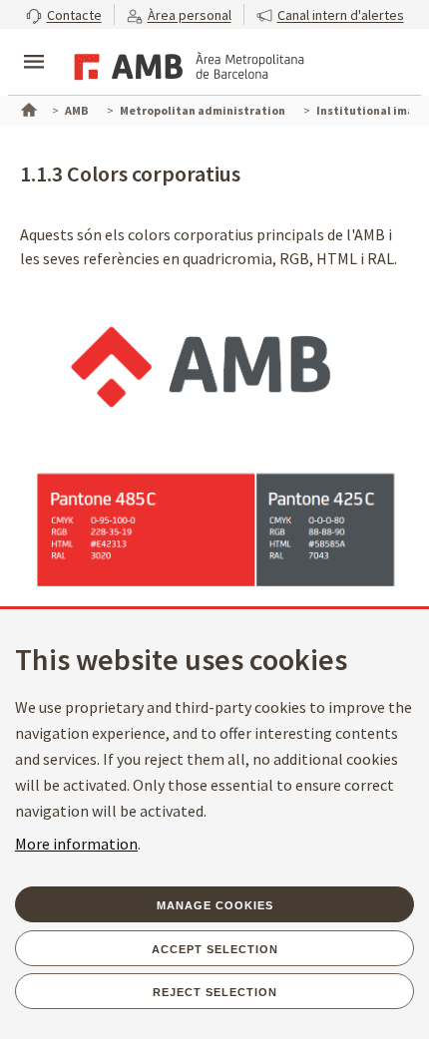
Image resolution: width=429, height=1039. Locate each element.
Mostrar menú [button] (34, 45)
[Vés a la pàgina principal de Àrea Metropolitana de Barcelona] (185, 64)
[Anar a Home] (27, 108)
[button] (64, 14)
